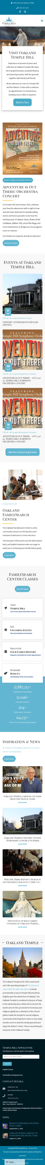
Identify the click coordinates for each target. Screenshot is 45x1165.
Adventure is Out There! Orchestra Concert (20, 191)
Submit (7, 1064)
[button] (42, 20)
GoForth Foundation (27, 1152)
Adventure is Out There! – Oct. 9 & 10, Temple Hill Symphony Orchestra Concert (22, 380)
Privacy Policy (32, 1148)
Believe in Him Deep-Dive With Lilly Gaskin (24, 1124)
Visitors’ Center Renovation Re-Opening (21, 323)
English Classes (8, 1069)
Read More (22, 802)
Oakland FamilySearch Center (16, 514)
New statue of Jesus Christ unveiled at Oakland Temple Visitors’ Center (22, 923)
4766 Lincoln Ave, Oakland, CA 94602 (23, 3)
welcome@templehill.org (18, 1090)
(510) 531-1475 (24, 8)
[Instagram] (25, 11)
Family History (10, 504)
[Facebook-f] (20, 11)
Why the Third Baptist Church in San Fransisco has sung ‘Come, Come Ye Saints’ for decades (22, 882)
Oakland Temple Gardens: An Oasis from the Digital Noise (22, 797)
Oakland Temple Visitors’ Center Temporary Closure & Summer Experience (22, 840)
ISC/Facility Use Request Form (13, 1075)
